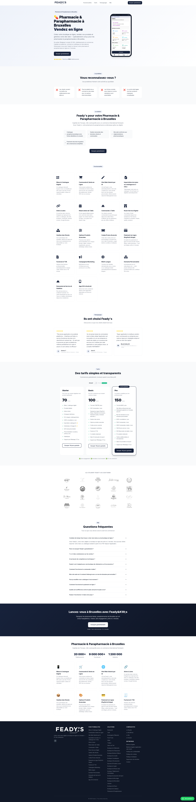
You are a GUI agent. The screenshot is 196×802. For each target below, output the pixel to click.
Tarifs (95, 2)
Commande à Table (93, 747)
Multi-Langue (92, 770)
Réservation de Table (94, 744)
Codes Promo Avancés (94, 757)
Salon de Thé (110, 745)
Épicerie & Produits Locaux (114, 763)
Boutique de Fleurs (112, 786)
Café (108, 732)
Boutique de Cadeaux (113, 788)
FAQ (110, 2)
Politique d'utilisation (131, 756)
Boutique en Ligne (112, 766)
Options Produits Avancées (95, 755)
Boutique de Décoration (113, 781)
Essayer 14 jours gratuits (71, 445)
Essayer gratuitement (135, 2)
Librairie (109, 783)
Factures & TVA (92, 764)
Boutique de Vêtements (113, 748)
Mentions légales (130, 744)
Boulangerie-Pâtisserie (113, 735)
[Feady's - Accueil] (60, 2)
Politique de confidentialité (133, 751)
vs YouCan (129, 737)
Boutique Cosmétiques (113, 758)
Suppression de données (132, 759)
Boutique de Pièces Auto (113, 768)
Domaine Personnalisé (94, 772)
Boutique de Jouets (112, 755)
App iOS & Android (93, 779)
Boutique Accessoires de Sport (115, 775)
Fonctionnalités (87, 2)
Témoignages (103, 2)
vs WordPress (129, 732)
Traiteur (109, 743)
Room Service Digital (94, 750)
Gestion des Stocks (93, 752)
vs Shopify (129, 730)
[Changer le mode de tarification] (95, 383)
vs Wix (128, 735)
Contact (128, 762)
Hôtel (108, 740)
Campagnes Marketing (94, 767)
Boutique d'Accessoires (113, 761)
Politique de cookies (131, 754)
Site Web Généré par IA (95, 735)
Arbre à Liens (92, 742)
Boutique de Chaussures (113, 750)
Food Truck (110, 737)
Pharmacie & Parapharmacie (114, 791)
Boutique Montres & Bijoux (114, 753)
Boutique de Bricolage (113, 778)
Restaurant (110, 730)
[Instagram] (55, 740)
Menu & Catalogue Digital (95, 730)
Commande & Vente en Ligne (96, 732)
